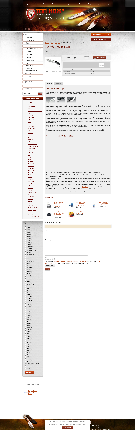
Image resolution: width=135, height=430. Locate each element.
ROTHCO (30, 188)
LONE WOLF (31, 168)
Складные (57, 43)
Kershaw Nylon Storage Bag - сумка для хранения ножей (59, 213)
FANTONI (30, 135)
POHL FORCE (31, 181)
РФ (28, 212)
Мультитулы (28, 76)
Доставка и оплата (57, 4)
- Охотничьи (28, 51)
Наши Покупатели (90, 4)
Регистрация (28, 89)
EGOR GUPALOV (32, 128)
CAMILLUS (30, 115)
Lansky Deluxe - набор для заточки (81, 212)
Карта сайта (100, 4)
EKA (29, 130)
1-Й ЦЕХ (30, 102)
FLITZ (29, 137)
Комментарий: (49, 240)
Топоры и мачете (29, 79)
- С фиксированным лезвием (33, 49)
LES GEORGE (31, 163)
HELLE (29, 150)
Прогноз (30, 394)
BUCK (29, 113)
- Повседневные (29, 40)
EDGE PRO (31, 126)
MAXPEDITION (31, 170)
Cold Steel (85, 187)
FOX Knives (31, 139)
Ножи (52, 43)
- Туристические (29, 60)
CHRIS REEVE (31, 117)
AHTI (29, 104)
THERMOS (30, 201)
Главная (47, 43)
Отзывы (75, 4)
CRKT (29, 122)
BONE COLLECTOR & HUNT (35, 111)
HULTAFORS (31, 152)
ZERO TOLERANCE (33, 207)
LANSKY (30, 159)
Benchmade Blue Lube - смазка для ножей (103, 204)
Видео (81, 4)
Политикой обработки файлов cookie (76, 424)
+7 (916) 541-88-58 (51, 18)
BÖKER (30, 108)
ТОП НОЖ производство (34, 216)
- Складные (28, 37)
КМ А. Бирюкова (32, 210)
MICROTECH (31, 172)
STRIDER (30, 199)
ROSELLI (30, 185)
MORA (29, 174)
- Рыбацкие (28, 54)
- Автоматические (30, 66)
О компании (46, 4)
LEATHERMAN (31, 161)
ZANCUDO (30, 205)
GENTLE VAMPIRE (32, 144)
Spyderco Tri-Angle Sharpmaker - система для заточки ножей (58, 204)
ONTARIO (30, 179)
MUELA (30, 177)
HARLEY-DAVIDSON (33, 146)
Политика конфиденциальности (95, 427)
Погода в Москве (32, 391)
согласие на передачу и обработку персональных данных (70, 261)
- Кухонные (28, 43)
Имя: (46, 230)
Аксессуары (28, 73)
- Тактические (29, 57)
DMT (29, 124)
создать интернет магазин (93, 429)
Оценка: (47, 257)
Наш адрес (67, 4)
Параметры (58, 83)
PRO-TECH (31, 183)
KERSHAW (30, 157)
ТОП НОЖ (30, 214)
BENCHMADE (31, 106)
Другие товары (29, 82)
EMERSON (30, 133)
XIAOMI (30, 203)
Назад (47, 269)
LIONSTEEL (31, 166)
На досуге (109, 4)
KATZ (29, 155)
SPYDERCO (31, 196)
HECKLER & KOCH (33, 148)
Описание (49, 83)
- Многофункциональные (32, 46)
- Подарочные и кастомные (32, 63)
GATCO (30, 141)
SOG (29, 194)
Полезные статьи (29, 86)
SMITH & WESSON (32, 192)
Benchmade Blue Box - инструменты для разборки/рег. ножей (81, 204)
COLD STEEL (93, 65)
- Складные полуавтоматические (31, 69)
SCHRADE (30, 190)
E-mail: (47, 235)
